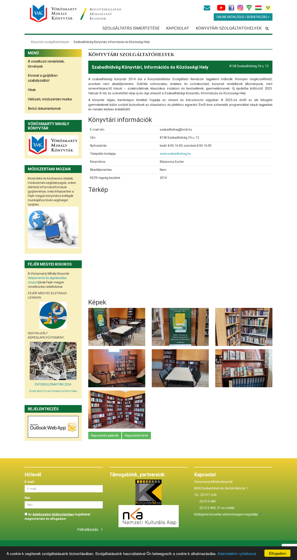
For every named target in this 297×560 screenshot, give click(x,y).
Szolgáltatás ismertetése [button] (131, 28)
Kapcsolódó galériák (104, 435)
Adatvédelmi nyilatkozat (236, 553)
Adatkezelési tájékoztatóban (53, 514)
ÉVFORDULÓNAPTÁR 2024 (53, 384)
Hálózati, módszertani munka (50, 99)
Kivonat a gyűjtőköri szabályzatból (43, 78)
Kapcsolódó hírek (136, 435)
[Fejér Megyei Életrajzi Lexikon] (53, 315)
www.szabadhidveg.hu (175, 153)
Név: (28, 498)
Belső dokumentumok (44, 108)
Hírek (32, 90)
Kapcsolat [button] (177, 28)
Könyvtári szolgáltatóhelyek (50, 42)
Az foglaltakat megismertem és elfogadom (57, 516)
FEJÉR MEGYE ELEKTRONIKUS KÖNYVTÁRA (53, 391)
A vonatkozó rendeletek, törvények (46, 63)
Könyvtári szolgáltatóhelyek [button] (229, 28)
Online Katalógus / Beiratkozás (242, 17)
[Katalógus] (53, 361)
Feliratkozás (87, 529)
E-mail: (30, 482)
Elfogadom (277, 553)
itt (260, 514)
